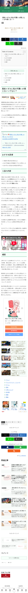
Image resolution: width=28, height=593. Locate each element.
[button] (18, 43)
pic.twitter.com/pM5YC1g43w (10, 139)
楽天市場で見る (14, 330)
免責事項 (21, 586)
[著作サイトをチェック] (7, 447)
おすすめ (9, 422)
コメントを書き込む (14, 557)
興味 (7, 397)
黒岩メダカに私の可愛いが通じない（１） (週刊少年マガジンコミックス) (14, 321)
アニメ (8, 380)
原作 (7, 387)
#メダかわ (10, 136)
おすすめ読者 (8, 58)
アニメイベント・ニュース (13, 382)
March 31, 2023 (6, 147)
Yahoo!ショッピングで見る (14, 334)
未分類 (8, 392)
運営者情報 (7, 586)
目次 (12, 70)
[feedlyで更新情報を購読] (20, 447)
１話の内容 (8, 60)
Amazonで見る (14, 327)
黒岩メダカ (5, 424)
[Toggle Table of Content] (23, 52)
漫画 (7, 394)
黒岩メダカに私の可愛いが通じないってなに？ (14, 55)
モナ (20, 422)
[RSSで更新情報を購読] (14, 450)
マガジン (15, 422)
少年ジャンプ (9, 389)
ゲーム (8, 385)
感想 (6, 62)
